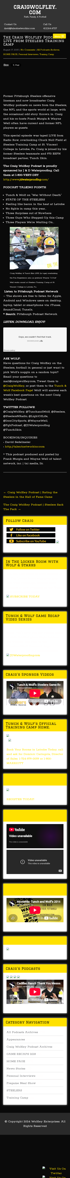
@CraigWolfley (13, 386)
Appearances (16, 1039)
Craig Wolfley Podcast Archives (29, 1047)
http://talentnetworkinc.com (25, 446)
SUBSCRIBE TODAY (25, 596)
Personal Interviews (28, 54)
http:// (25, 179)
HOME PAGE (10, 54)
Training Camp (46, 54)
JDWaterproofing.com (25, 655)
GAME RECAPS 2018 (21, 1054)
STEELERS (14, 1090)
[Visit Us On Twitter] (56, 1175)
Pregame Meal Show (21, 1083)
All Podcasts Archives (48, 50)
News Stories (16, 1068)
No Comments (28, 50)
